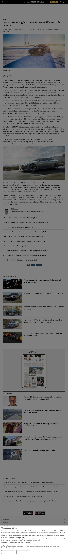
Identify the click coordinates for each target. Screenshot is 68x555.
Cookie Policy (20, 537)
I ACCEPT (8, 552)
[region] (34, 540)
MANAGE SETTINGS (23, 552)
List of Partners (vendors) (7, 547)
